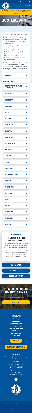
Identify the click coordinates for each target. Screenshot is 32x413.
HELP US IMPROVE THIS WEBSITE (16, 347)
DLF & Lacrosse (16, 331)
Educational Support (16, 270)
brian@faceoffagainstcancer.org (18, 357)
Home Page (16, 319)
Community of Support (16, 276)
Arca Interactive (19, 410)
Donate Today (16, 302)
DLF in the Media (16, 333)
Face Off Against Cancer (16, 328)
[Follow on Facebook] (16, 379)
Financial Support (16, 265)
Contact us (16, 341)
